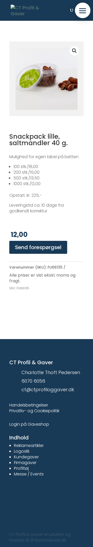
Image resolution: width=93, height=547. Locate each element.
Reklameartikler (29, 445)
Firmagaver (25, 463)
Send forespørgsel (38, 247)
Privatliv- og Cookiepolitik (34, 411)
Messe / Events (29, 474)
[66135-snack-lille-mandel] (46, 78)
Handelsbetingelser (28, 405)
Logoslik (21, 451)
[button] (82, 10)
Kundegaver (26, 457)
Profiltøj (21, 468)
